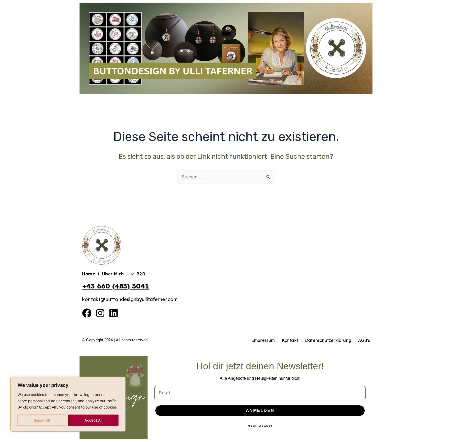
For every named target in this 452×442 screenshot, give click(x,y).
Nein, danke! (260, 426)
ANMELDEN (260, 410)
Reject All (42, 420)
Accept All (93, 420)
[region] (68, 404)
